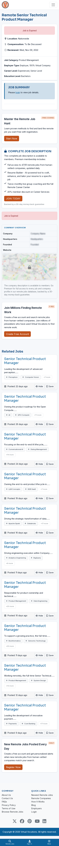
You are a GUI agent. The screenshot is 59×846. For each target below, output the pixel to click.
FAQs (4, 801)
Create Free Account (17, 334)
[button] (50, 386)
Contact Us (7, 798)
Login (34, 811)
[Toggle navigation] (53, 5)
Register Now (13, 767)
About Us (6, 795)
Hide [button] (40, 386)
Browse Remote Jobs (12, 811)
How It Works (38, 801)
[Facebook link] (22, 821)
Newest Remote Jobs (42, 795)
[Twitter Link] (14, 821)
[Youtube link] (37, 821)
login (17, 92)
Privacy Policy (9, 805)
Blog (33, 805)
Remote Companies (41, 798)
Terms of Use (8, 808)
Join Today (13, 198)
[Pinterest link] (29, 821)
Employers (36, 808)
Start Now (11, 138)
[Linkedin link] (44, 821)
